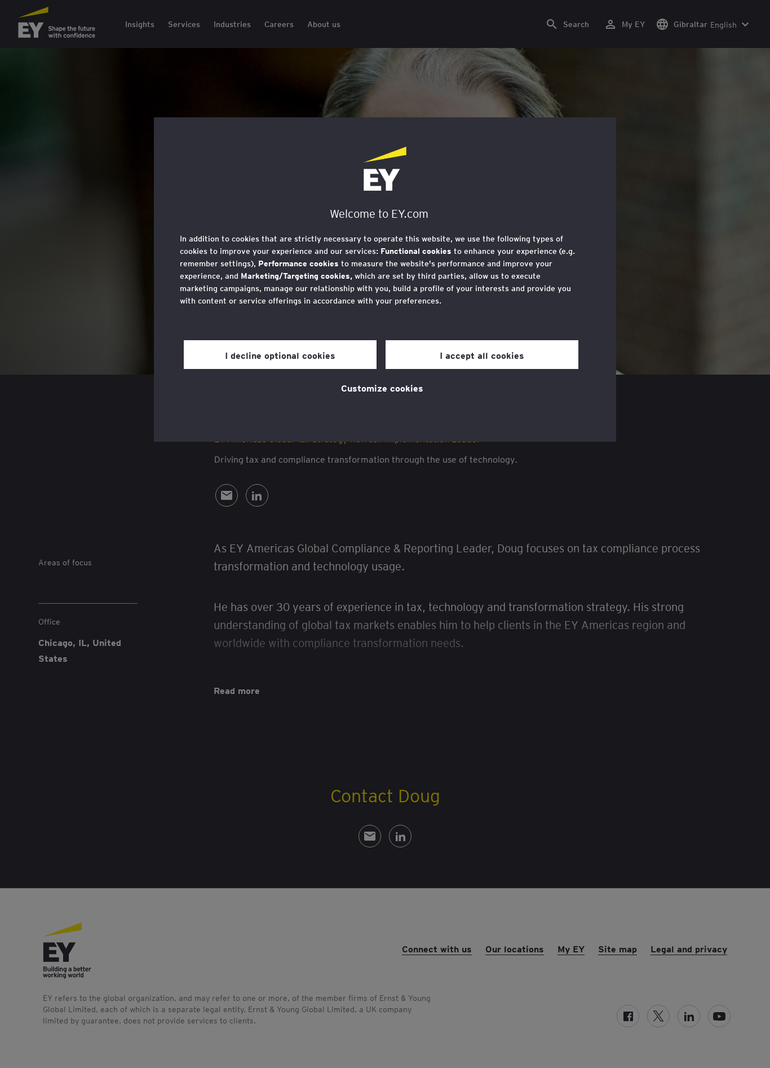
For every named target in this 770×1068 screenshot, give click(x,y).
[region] (385, 279)
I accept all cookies (482, 355)
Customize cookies (382, 387)
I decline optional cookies (280, 355)
